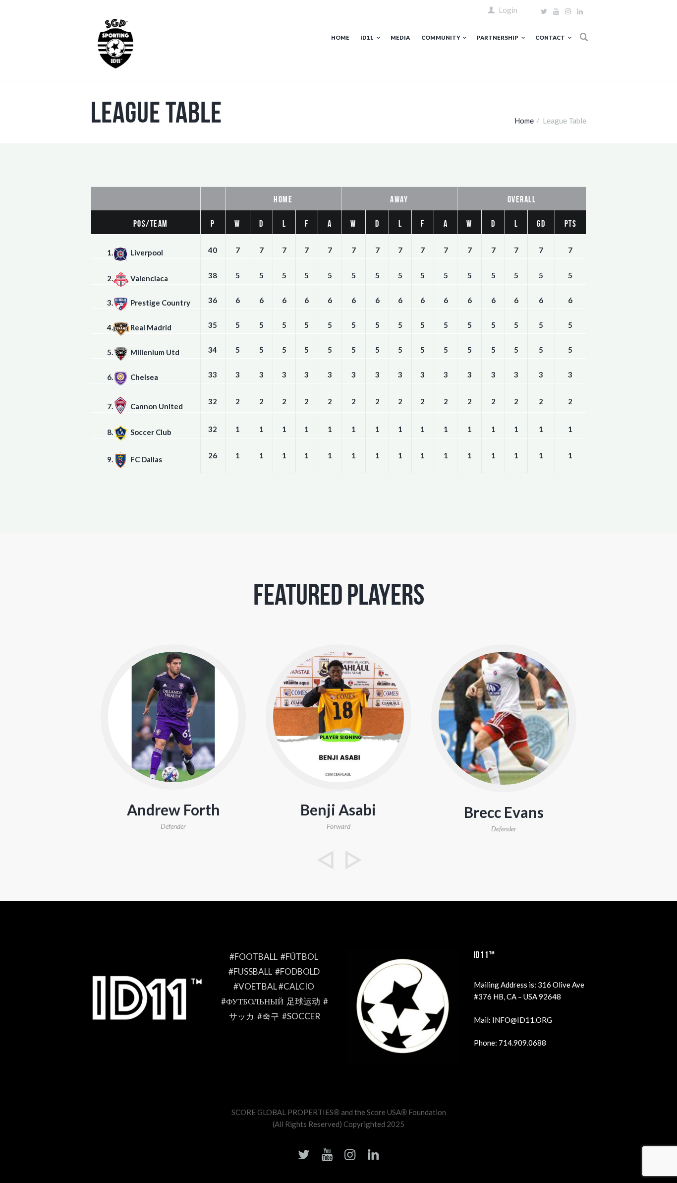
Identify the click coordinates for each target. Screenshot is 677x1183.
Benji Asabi (338, 809)
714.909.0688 (522, 1042)
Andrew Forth (173, 809)
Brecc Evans (504, 812)
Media (400, 37)
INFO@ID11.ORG (522, 1019)
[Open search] (584, 37)
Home (340, 37)
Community (440, 37)
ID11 (367, 37)
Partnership (497, 37)
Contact (550, 37)
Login (508, 10)
